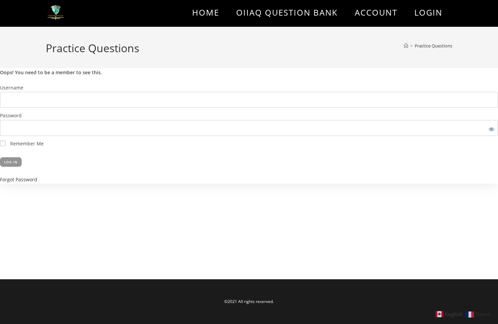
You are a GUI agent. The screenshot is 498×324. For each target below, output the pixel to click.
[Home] (406, 46)
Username (11, 87)
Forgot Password (18, 179)
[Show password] (490, 128)
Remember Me (26, 143)
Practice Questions (433, 46)
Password (11, 115)
